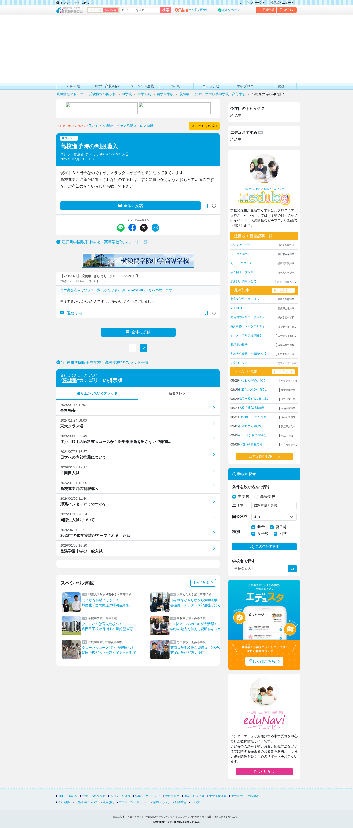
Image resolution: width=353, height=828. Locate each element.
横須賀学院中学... (287, 263)
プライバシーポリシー (133, 802)
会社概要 (64, 802)
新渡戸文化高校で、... (253, 426)
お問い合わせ (161, 802)
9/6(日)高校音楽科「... (253, 444)
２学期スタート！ (241, 363)
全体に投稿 (133, 206)
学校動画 (253, 796)
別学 (283, 533)
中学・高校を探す (93, 796)
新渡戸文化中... (289, 426)
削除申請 (180, 802)
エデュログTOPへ (262, 456)
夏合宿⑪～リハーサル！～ (247, 317)
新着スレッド (179, 393)
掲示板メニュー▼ (282, 2)
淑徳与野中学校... (287, 345)
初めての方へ (231, 10)
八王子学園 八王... (287, 281)
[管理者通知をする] (214, 206)
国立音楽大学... (289, 444)
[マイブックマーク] (206, 313)
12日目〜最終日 (240, 254)
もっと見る (281, 290)
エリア (238, 505)
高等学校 (267, 496)
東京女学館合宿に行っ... (245, 299)
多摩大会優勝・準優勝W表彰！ (250, 353)
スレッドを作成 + (204, 126)
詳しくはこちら (262, 661)
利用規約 (108, 802)
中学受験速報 (217, 796)
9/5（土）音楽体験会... (253, 435)
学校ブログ (172, 796)
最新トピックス (194, 796)
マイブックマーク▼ (252, 2)
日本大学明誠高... (287, 272)
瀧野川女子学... (289, 399)
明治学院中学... (289, 408)
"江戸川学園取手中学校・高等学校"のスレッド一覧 (104, 242)
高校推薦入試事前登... (253, 408)
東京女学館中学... (287, 299)
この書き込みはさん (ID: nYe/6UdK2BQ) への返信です (116, 290)
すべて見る (201, 583)
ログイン (289, 9)
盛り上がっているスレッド (97, 393)
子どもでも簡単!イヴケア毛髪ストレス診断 (121, 126)
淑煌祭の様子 (239, 344)
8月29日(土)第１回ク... (253, 417)
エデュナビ (153, 796)
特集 (138, 796)
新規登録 (268, 9)
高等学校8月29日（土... (254, 398)
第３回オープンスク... (244, 272)
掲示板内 (110, 10)
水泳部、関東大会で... (244, 281)
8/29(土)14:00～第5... (253, 389)
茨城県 (69, 380)
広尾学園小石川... (287, 336)
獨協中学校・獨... (287, 326)
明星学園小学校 (289, 380)
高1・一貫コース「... (243, 263)
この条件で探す (267, 546)
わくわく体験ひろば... (253, 380)
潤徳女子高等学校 (287, 363)
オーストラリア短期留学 (246, 335)
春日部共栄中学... (287, 254)
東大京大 (237, 796)
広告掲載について (86, 802)
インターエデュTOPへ (74, 3)
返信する (74, 313)
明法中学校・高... (287, 354)
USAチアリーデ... (241, 245)
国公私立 (240, 517)
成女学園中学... (289, 390)
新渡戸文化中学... (287, 308)
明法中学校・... (289, 435)
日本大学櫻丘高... (287, 245)
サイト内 (95, 10)
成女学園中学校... (287, 317)
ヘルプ (195, 802)
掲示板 (73, 796)
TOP (61, 796)
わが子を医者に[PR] (201, 10)
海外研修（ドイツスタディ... (248, 326)
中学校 (244, 496)
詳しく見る (262, 771)
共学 (261, 527)
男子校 (281, 527)
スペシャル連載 (120, 796)
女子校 (263, 533)
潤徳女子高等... (289, 417)
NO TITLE (236, 308)
